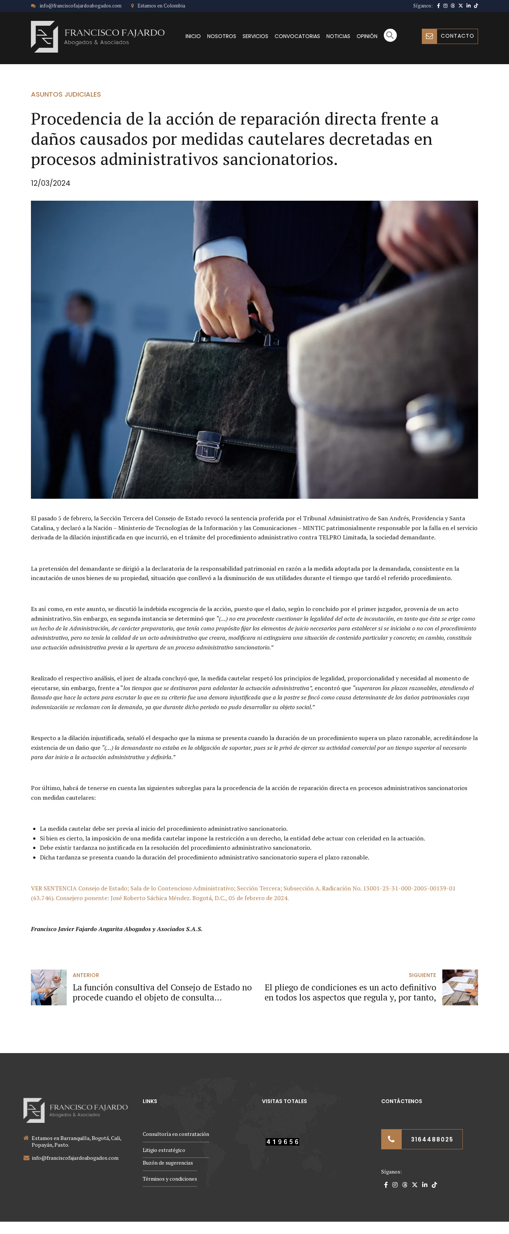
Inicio (193, 36)
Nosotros (221, 36)
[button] (390, 40)
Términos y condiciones (170, 1178)
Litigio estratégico (164, 1149)
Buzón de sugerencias (168, 1162)
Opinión (367, 36)
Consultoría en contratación (176, 1133)
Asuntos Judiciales (66, 94)
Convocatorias (297, 36)
